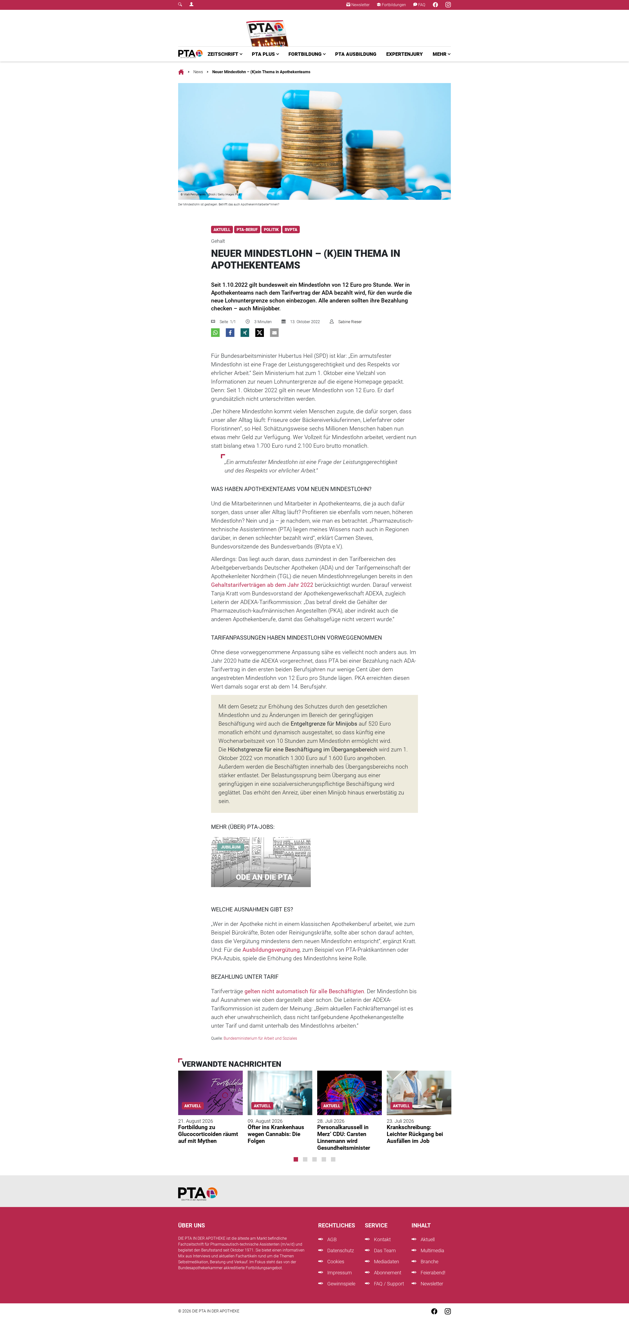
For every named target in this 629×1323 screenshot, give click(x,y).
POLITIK (271, 229)
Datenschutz (340, 1250)
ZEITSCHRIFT (223, 54)
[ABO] (268, 28)
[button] (215, 332)
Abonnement (387, 1273)
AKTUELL (222, 229)
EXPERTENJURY (404, 54)
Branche (428, 1262)
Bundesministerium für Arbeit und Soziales (260, 1038)
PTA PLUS (263, 54)
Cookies (335, 1262)
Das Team (384, 1250)
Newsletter (360, 4)
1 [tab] (296, 1159)
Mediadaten (386, 1262)
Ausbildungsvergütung (271, 950)
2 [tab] (305, 1159)
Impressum (339, 1273)
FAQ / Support (388, 1284)
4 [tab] (324, 1159)
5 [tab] (333, 1159)
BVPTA (291, 229)
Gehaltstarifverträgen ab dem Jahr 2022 (262, 585)
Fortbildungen (393, 4)
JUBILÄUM (231, 847)
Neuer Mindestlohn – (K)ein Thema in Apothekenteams (261, 72)
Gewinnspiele (340, 1284)
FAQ (421, 4)
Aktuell (427, 1239)
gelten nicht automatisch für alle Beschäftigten (304, 991)
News (198, 72)
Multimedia (431, 1250)
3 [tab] (314, 1159)
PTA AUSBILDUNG (355, 54)
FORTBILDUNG (305, 54)
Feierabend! (432, 1273)
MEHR (439, 54)
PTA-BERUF (247, 229)
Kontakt (382, 1239)
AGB (331, 1239)
